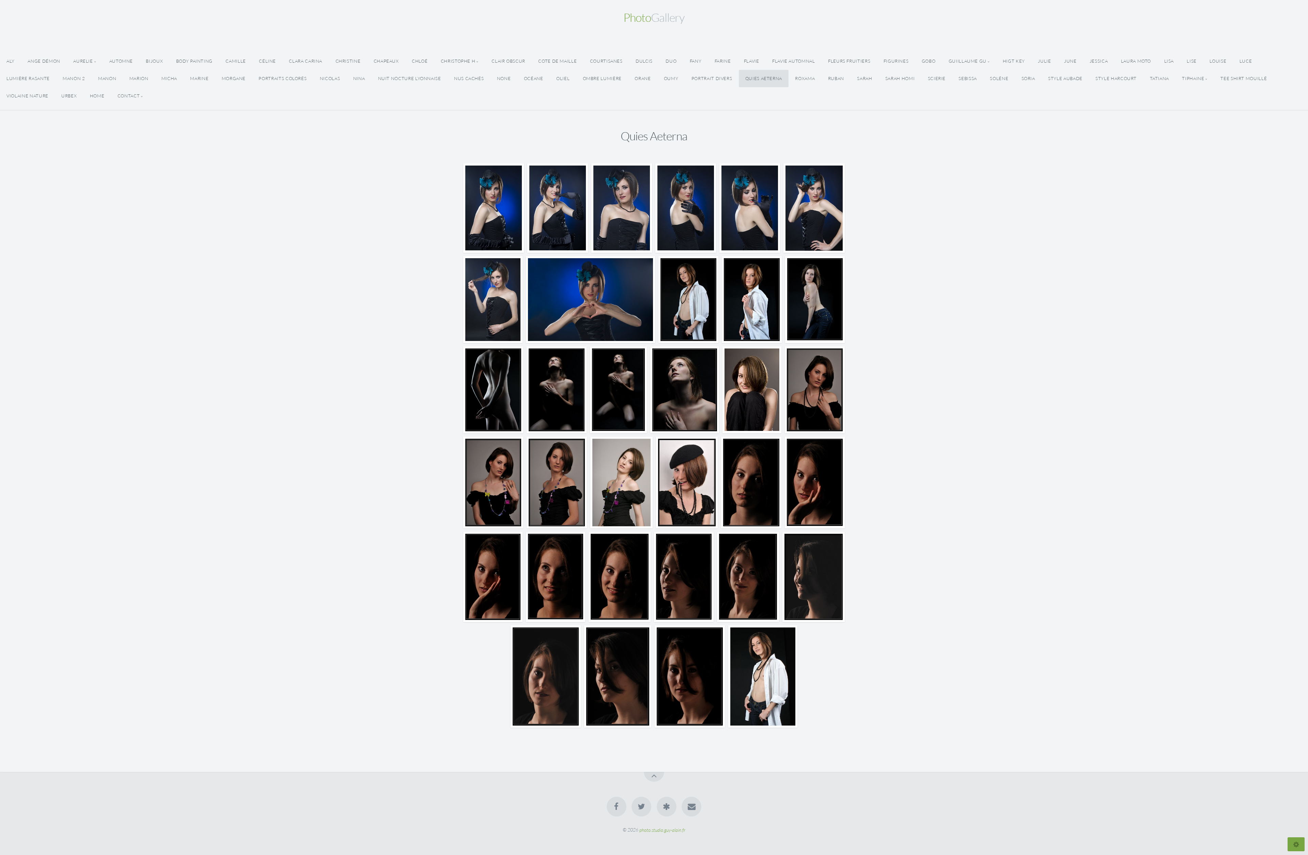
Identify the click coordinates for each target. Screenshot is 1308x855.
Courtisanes (606, 61)
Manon (107, 78)
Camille (235, 61)
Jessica (1099, 61)
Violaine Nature (27, 95)
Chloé (419, 61)
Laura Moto (1136, 61)
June (1070, 61)
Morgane (234, 78)
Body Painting (194, 61)
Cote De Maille (557, 61)
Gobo (929, 61)
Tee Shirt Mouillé (1243, 78)
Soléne (999, 78)
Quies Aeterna (763, 78)
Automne (121, 61)
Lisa (1169, 61)
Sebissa (968, 78)
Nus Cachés (469, 78)
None (504, 78)
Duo (671, 61)
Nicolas (330, 78)
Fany (696, 61)
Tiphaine (1193, 78)
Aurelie (83, 61)
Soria (1028, 78)
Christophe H (458, 61)
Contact (129, 95)
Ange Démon (44, 61)
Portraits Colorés (283, 78)
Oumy (671, 78)
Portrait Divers (711, 78)
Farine (723, 61)
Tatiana (1159, 78)
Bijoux (154, 61)
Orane (643, 78)
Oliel (563, 78)
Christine (348, 61)
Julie (1044, 61)
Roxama (805, 78)
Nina (359, 78)
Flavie (751, 61)
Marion (139, 78)
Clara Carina (305, 61)
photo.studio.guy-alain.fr (662, 830)
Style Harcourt (1116, 78)
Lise (1192, 61)
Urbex (69, 95)
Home (97, 95)
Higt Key (1014, 61)
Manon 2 (74, 78)
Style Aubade (1065, 78)
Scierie (937, 78)
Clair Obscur (508, 61)
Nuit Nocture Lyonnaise (409, 78)
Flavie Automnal (793, 61)
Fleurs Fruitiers (849, 61)
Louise (1218, 61)
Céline (267, 61)
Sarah (864, 78)
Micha (169, 78)
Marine (199, 78)
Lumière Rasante (28, 78)
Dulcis (644, 61)
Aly (10, 61)
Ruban (836, 78)
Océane (533, 78)
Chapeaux (386, 61)
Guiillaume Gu (967, 61)
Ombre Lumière (602, 78)
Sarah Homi (900, 78)
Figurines (896, 61)
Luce (1246, 61)
